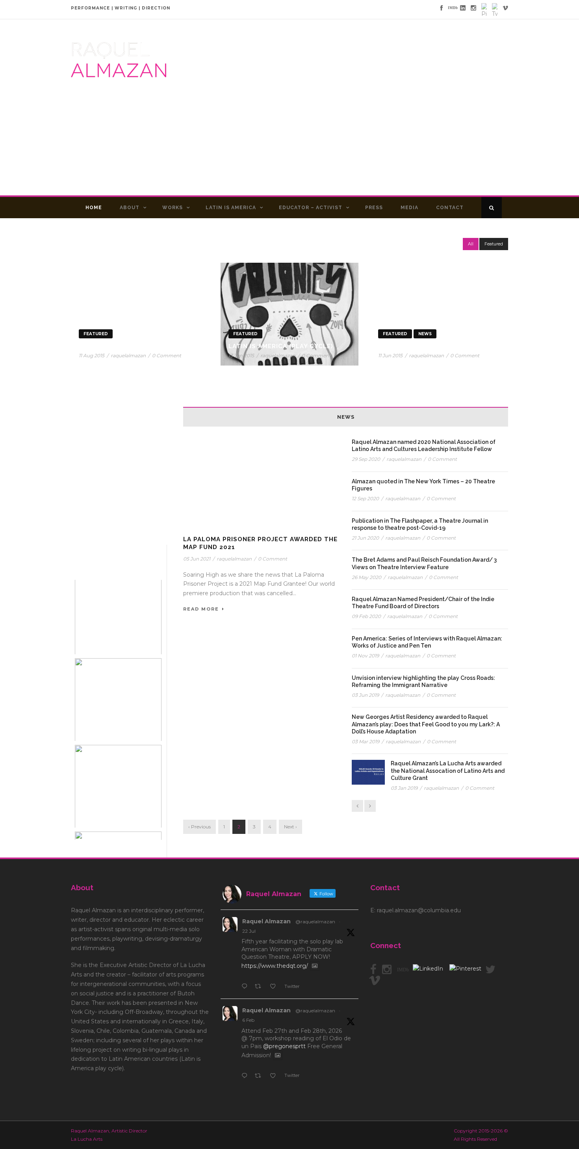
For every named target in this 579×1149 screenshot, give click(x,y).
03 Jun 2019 (365, 695)
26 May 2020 (366, 577)
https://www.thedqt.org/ (274, 965)
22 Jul (249, 931)
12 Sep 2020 (365, 498)
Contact (450, 207)
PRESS (374, 207)
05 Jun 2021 (196, 559)
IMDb (403, 970)
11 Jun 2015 (390, 355)
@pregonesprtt (284, 1046)
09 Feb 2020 (366, 616)
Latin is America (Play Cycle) (280, 346)
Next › (290, 827)
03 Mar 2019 (365, 741)
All (470, 244)
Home (93, 207)
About (129, 207)
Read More (201, 609)
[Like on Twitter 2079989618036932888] (275, 987)
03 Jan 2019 (404, 788)
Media (409, 207)
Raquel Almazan (266, 921)
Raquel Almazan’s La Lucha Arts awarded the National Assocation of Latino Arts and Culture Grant (448, 770)
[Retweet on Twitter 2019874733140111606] (260, 1076)
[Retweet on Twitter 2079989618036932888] (260, 987)
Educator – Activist (310, 207)
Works (172, 207)
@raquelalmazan (315, 921)
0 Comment (166, 355)
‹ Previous (199, 827)
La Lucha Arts (404, 346)
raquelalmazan (128, 355)
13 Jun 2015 (241, 355)
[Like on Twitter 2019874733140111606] (275, 1076)
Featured (493, 244)
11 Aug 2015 (91, 355)
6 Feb (248, 1020)
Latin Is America (231, 207)
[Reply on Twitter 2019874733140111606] (246, 1076)
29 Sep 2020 (366, 459)
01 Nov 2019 (365, 656)
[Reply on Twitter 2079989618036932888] (246, 987)
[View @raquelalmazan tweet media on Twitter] (314, 966)
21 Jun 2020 (365, 538)
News (425, 333)
